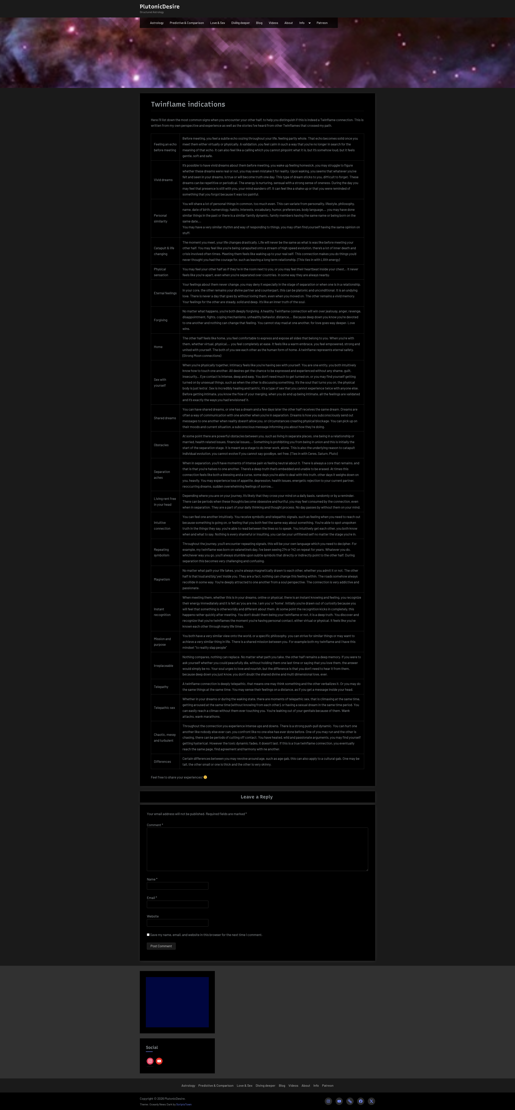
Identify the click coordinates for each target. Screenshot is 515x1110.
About (288, 23)
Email (152, 898)
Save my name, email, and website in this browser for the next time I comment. (206, 935)
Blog (259, 23)
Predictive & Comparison (187, 23)
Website (153, 916)
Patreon (322, 23)
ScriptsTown (184, 1104)
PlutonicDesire (160, 6)
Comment (155, 825)
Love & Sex (217, 23)
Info (302, 23)
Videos (273, 23)
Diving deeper (240, 23)
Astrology (157, 23)
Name (152, 879)
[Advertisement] (177, 1002)
